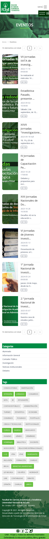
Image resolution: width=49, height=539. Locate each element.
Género (19, 436)
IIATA (6, 400)
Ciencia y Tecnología (12, 424)
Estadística (19, 412)
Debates (6, 370)
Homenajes (8, 442)
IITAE (21, 454)
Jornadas (20, 394)
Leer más (24, 82)
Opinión (7, 484)
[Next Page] (40, 48)
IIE (13, 400)
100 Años (21, 472)
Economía (33, 412)
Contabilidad (17, 478)
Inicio (4, 42)
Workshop (33, 472)
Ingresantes (32, 454)
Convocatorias (10, 388)
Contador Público (9, 359)
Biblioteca (21, 442)
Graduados (30, 430)
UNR (5, 478)
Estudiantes (23, 400)
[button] (43, 13)
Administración (30, 406)
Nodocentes (9, 448)
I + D (5, 454)
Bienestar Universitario (22, 466)
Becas (6, 466)
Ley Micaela (8, 472)
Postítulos (34, 418)
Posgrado (21, 418)
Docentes (34, 442)
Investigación (8, 363)
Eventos (13, 42)
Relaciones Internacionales (30, 448)
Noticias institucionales (12, 367)
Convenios (8, 418)
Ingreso (17, 430)
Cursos (7, 430)
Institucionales (32, 424)
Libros (28, 484)
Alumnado (6, 351)
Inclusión (8, 460)
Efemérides (30, 436)
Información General (11, 355)
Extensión (8, 394)
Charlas (33, 460)
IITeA (13, 454)
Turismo (7, 412)
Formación (21, 460)
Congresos (33, 394)
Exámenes (7, 436)
